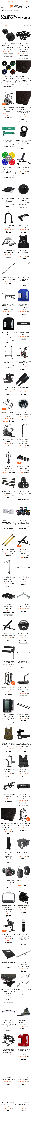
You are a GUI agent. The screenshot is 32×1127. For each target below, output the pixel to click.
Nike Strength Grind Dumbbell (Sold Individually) (8, 522)
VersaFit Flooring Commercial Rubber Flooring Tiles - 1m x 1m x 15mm (23, 111)
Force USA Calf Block (23, 226)
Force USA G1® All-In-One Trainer (23, 824)
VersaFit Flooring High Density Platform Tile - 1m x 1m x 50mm (8, 826)
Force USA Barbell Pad (23, 333)
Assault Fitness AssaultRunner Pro (23, 689)
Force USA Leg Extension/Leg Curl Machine (8, 1051)
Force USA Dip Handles (8, 770)
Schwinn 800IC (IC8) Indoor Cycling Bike (23, 363)
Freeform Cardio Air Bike (8, 440)
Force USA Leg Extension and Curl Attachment (8, 662)
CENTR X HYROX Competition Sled (8, 1078)
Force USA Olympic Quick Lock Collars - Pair (23, 142)
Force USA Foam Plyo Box (23, 853)
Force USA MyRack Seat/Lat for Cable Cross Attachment (23, 744)
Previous (2, 2)
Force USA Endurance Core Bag (23, 796)
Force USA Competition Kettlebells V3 (23, 522)
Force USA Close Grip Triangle (8, 251)
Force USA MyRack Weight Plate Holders (9, 200)
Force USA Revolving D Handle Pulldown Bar (8, 1023)
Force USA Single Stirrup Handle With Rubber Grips (8, 908)
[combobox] (16, 11)
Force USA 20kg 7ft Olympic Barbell (23, 279)
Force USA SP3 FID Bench (23, 168)
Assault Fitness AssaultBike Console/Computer (8, 717)
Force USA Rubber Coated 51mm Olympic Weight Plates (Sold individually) (23, 47)
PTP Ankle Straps (23, 881)
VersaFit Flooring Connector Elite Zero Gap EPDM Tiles (8, 992)
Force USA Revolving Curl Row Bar (23, 578)
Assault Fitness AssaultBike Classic (8, 109)
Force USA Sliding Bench (8, 795)
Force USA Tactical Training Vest (23, 252)
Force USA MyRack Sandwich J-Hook (9, 388)
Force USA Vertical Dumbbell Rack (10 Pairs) (9, 855)
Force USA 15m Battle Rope (23, 906)
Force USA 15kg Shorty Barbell (23, 1078)
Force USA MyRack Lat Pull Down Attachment (23, 441)
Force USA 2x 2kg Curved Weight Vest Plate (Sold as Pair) (23, 1051)
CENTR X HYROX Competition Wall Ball (23, 493)
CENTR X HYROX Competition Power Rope (23, 1022)
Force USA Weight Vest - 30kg (23, 770)
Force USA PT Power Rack (9, 362)
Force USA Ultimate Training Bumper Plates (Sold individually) (8, 79)
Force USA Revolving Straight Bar (23, 964)
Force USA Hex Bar (23, 989)
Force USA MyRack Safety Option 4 (9, 550)
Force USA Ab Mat (8, 963)
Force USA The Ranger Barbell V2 (23, 413)
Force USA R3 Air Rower (8, 935)
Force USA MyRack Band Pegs (23, 467)
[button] (28, 7)
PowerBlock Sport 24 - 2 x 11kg (8, 882)
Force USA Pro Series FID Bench (8, 634)
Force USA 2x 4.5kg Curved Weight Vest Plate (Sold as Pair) (9, 335)
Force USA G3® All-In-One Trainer (8, 688)
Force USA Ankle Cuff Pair (23, 388)
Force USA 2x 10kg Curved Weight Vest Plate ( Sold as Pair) (23, 306)
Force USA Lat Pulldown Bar (23, 662)
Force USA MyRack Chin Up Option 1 (23, 715)
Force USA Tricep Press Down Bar (23, 605)
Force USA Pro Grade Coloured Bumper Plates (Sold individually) (8, 170)
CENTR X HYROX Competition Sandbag (8, 606)
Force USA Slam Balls (23, 199)
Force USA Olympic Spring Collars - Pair (8, 414)
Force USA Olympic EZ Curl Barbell (8, 278)
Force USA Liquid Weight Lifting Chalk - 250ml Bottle (23, 937)
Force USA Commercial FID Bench (23, 551)
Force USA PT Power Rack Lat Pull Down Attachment (8, 578)
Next (30, 2)
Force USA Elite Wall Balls (23, 634)
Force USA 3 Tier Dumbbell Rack (8, 492)
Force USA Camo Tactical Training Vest (8, 744)
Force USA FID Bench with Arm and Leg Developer (8, 306)
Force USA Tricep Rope (8, 226)
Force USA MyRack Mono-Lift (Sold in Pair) (8, 1104)
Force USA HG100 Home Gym (8, 467)
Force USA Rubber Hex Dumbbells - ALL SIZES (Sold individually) (8, 46)
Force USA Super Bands (8, 141)
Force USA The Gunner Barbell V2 (23, 1104)
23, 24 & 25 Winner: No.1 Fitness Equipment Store (16, 1)
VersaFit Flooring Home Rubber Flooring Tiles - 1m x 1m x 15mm (23, 79)
